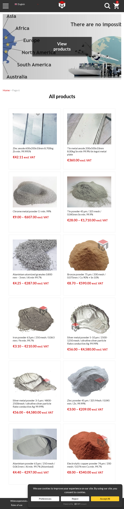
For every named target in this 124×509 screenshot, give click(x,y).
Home (6, 90)
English (21, 4)
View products (62, 46)
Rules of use (16, 505)
